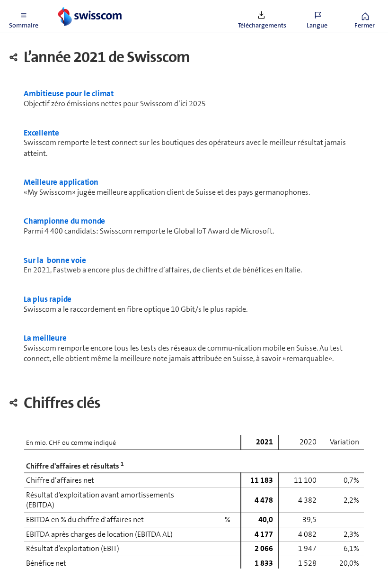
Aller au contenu (71, 5)
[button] (23, 16)
